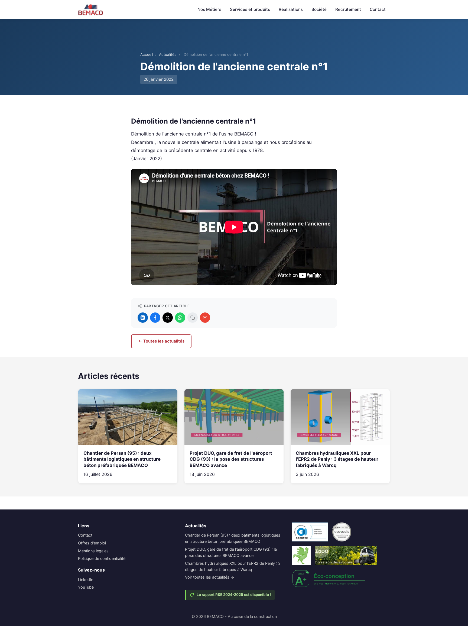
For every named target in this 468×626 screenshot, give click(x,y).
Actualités (167, 54)
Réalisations (291, 9)
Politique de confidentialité (101, 558)
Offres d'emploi (92, 543)
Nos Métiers (209, 9)
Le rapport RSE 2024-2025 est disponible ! (234, 594)
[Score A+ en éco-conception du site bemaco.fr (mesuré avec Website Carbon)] (329, 578)
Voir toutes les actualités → (209, 577)
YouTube (86, 587)
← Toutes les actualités (161, 341)
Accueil (146, 54)
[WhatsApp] (180, 317)
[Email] (205, 317)
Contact (378, 9)
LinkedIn (85, 579)
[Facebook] (155, 317)
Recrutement (348, 9)
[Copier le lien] (192, 317)
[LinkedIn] (143, 317)
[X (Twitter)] (167, 317)
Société (319, 9)
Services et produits (250, 9)
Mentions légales (93, 550)
